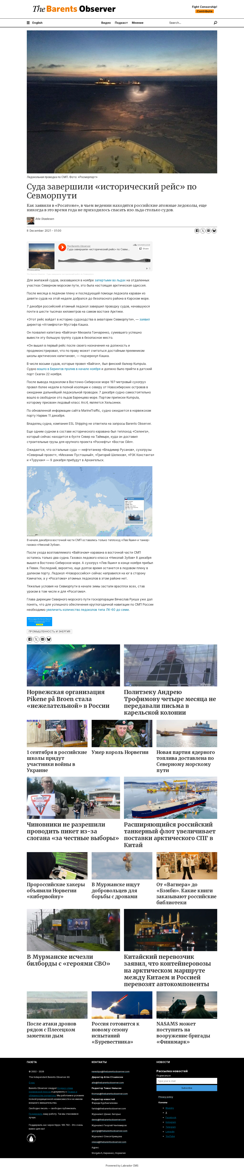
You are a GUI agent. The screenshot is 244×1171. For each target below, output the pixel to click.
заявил (145, 319)
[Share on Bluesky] (214, 230)
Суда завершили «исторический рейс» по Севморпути (70, 274)
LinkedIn (170, 1131)
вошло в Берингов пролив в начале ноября (69, 369)
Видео (106, 22)
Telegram (171, 1127)
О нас (32, 1082)
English (37, 22)
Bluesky (170, 1108)
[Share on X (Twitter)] (202, 230)
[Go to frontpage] (75, 9)
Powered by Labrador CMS (122, 1165)
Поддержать (36, 1114)
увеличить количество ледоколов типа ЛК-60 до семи (87, 610)
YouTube (170, 1136)
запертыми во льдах (110, 280)
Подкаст (121, 22)
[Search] (215, 22)
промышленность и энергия (49, 631)
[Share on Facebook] (197, 230)
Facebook (171, 1117)
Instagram (171, 1122)
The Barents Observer (36, 274)
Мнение (137, 22)
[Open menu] (28, 22)
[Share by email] (208, 230)
